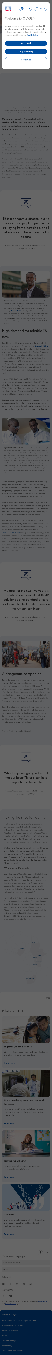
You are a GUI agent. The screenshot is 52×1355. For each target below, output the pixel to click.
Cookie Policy (32, 35)
